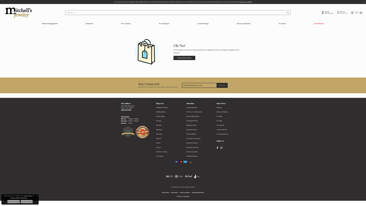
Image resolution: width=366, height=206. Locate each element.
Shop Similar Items (184, 58)
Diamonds (89, 24)
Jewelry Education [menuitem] (191, 107)
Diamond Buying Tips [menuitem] (192, 116)
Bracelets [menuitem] (159, 134)
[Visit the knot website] (188, 176)
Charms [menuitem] (158, 147)
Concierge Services (222, 134)
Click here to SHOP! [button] (246, 2)
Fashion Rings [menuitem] (160, 116)
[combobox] (175, 12)
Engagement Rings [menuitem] (162, 107)
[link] (328, 12)
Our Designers (164, 24)
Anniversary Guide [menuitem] (191, 152)
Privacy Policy (174, 192)
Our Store (282, 24)
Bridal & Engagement (50, 24)
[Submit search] (288, 12)
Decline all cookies (13, 201)
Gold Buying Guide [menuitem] (192, 156)
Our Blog (219, 121)
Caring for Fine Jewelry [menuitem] (193, 138)
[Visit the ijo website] (169, 176)
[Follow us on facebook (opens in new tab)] (217, 148)
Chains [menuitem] (158, 143)
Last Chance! (319, 24)
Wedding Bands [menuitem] (161, 112)
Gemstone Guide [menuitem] (191, 129)
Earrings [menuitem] (158, 121)
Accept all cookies (26, 201)
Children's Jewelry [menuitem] (161, 152)
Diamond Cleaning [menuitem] (192, 143)
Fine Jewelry (126, 24)
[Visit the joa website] (197, 176)
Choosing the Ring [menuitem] (191, 121)
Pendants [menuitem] (159, 125)
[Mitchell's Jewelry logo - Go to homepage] (18, 12)
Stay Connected (148, 84)
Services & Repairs (244, 24)
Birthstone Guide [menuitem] (191, 125)
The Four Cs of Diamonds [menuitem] (194, 112)
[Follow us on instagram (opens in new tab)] (221, 148)
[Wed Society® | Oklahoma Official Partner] (128, 132)
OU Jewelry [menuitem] (159, 156)
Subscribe (222, 85)
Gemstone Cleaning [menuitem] (192, 147)
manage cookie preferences (18, 198)
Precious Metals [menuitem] (191, 134)
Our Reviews (220, 125)
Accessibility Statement (198, 192)
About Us (219, 107)
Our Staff (219, 116)
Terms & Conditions (185, 192)
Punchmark (186, 196)
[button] (352, 12)
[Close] (363, 2)
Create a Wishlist (222, 129)
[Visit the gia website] (179, 176)
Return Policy (165, 192)
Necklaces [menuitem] (159, 129)
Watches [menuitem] (158, 138)
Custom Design (203, 24)
